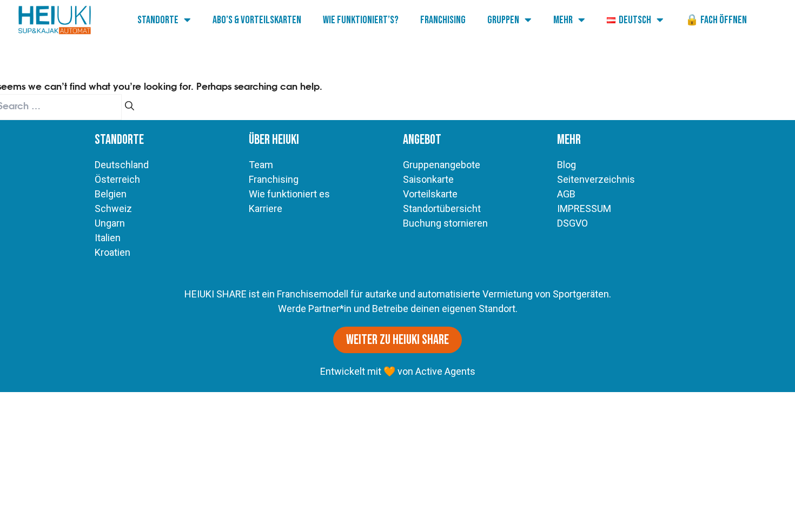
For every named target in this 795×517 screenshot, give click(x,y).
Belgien (111, 194)
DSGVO (572, 223)
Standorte (157, 20)
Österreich (117, 179)
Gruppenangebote (441, 164)
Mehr (563, 20)
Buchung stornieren (445, 223)
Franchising (443, 20)
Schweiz (113, 208)
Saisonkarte (428, 179)
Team (261, 164)
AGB (566, 194)
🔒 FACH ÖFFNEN (716, 20)
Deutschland (122, 164)
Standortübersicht (442, 208)
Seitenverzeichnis (596, 179)
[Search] (129, 107)
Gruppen (503, 20)
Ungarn (110, 223)
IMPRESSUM (584, 208)
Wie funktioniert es (289, 194)
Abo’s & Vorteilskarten (257, 20)
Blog (566, 164)
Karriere (265, 208)
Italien (108, 237)
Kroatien (112, 252)
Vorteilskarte (430, 194)
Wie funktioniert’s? (361, 20)
